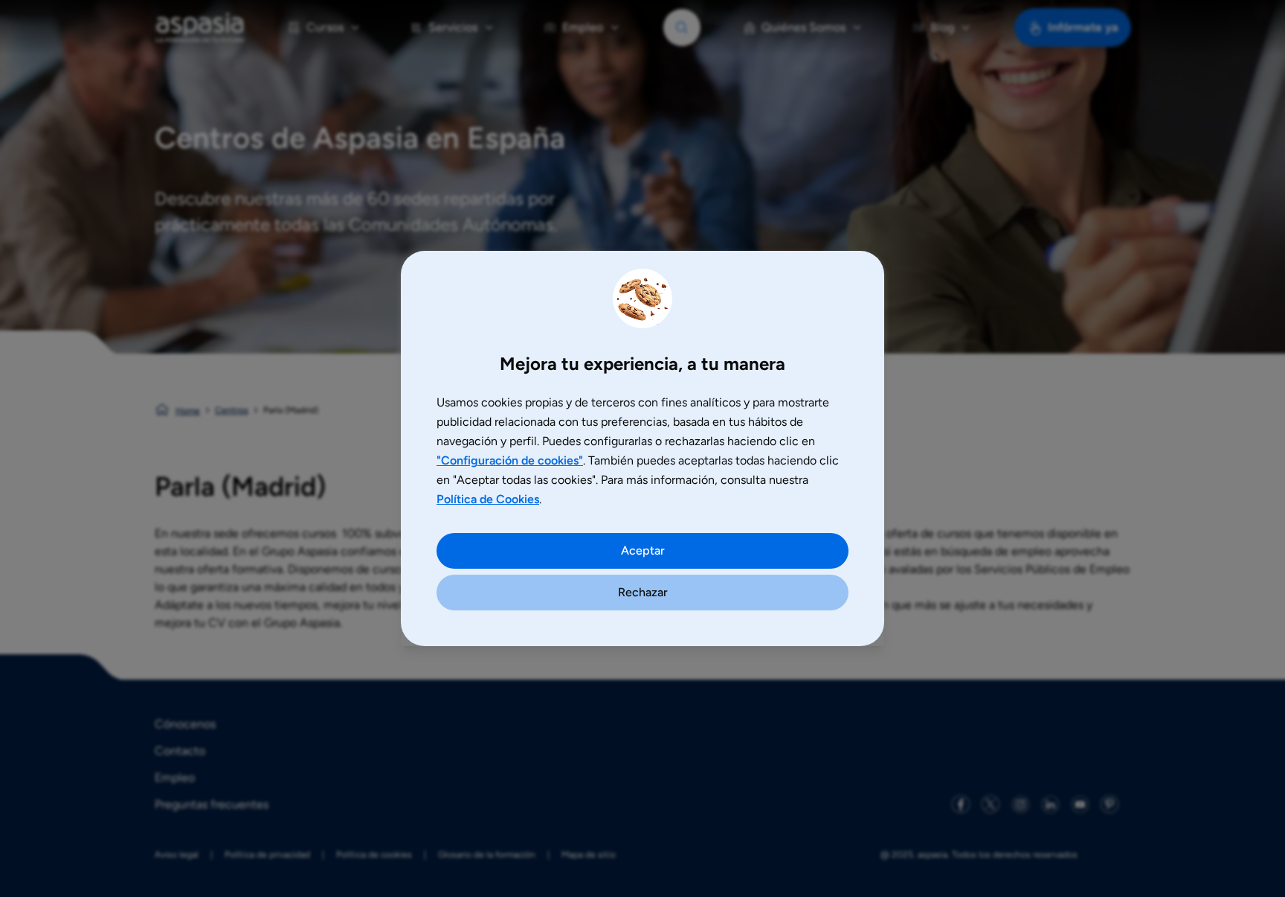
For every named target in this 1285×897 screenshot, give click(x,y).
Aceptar (643, 550)
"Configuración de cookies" (510, 460)
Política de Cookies (488, 499)
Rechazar (643, 592)
